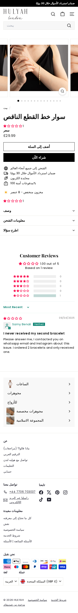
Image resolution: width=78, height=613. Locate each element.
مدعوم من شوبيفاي (14, 605)
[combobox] (39, 25)
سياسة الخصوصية (13, 530)
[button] (13, 126)
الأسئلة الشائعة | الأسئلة (17, 541)
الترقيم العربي (11, 454)
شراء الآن (39, 157)
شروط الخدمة (11, 535)
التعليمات (8, 466)
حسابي (7, 472)
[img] (12, 318)
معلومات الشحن (14, 220)
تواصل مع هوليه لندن (15, 460)
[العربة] (62, 14)
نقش (6, 524)
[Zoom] (62, 91)
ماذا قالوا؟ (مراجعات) (16, 448)
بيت (5, 108)
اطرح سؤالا (10, 230)
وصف (7, 210)
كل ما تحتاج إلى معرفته (17, 518)
